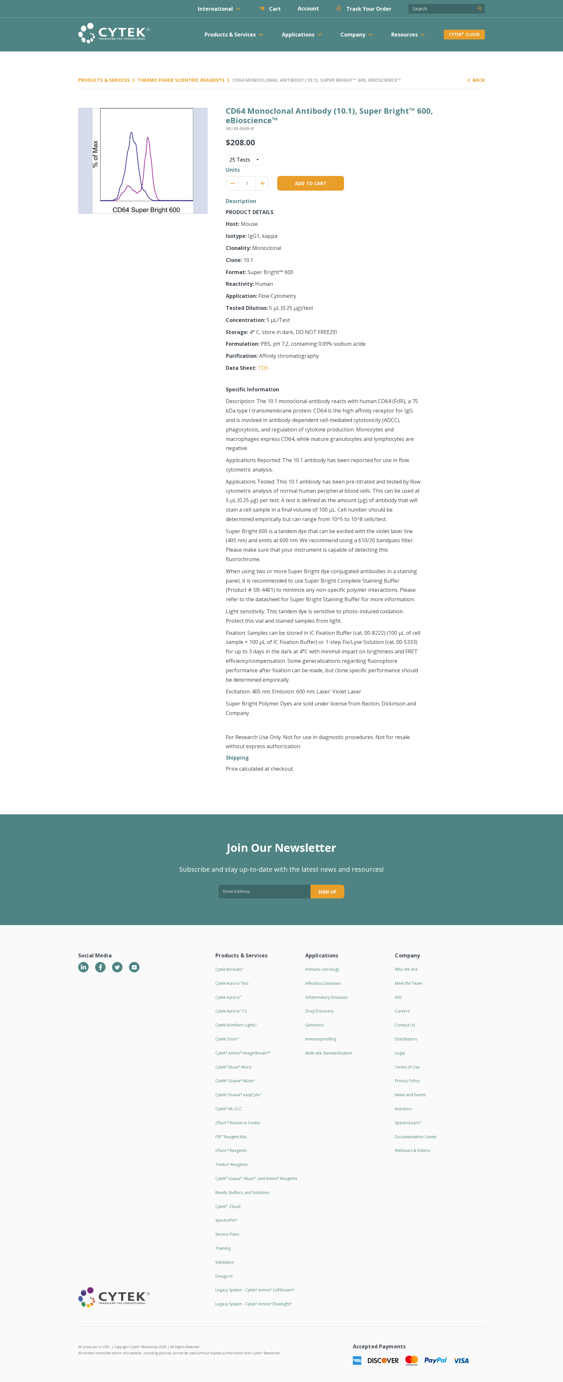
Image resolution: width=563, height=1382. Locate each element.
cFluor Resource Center (237, 1123)
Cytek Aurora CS (231, 1011)
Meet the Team (408, 983)
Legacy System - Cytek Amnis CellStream (255, 1290)
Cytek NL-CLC (228, 1109)
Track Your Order (368, 8)
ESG (398, 997)
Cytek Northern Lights (236, 1025)
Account (308, 8)
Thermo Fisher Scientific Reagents (180, 80)
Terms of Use (407, 1067)
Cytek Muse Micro (233, 1067)
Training (222, 1248)
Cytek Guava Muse (235, 1081)
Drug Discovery (319, 1011)
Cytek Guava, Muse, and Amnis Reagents (256, 1178)
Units (233, 169)
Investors (403, 1109)
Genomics (314, 1025)
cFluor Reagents (231, 1150)
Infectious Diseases (323, 983)
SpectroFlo (226, 1220)
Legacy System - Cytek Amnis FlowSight (253, 1304)
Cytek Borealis (229, 969)
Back (479, 80)
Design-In (224, 1276)
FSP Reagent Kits (231, 1137)
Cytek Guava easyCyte (238, 1095)
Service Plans (227, 1234)
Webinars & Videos (412, 1150)
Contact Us (405, 1025)
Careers (402, 1011)
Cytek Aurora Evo (232, 983)
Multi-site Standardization (328, 1053)
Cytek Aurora (228, 997)
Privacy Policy (407, 1081)
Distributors (406, 1039)
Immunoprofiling (320, 1039)
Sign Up (327, 892)
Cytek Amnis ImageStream (242, 1053)
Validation (224, 1262)
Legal (400, 1053)
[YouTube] (134, 967)
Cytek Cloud (464, 34)
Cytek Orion (227, 1039)
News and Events (410, 1095)
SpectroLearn (408, 1123)
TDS (263, 367)
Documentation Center (416, 1137)
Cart (274, 8)
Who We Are (406, 969)
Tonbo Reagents (231, 1164)
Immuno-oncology (322, 969)
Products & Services (104, 80)
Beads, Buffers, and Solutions (242, 1192)
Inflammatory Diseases (326, 997)
